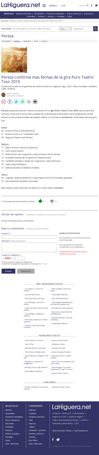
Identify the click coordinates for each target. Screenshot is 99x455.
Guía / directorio (12, 443)
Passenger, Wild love (60, 294)
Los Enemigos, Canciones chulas (34, 303)
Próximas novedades (55, 13)
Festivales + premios (37, 430)
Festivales (31, 16)
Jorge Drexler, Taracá (60, 373)
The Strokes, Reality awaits (35, 352)
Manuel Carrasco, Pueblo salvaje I (61, 357)
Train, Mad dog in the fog (34, 298)
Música (53, 5)
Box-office (33, 440)
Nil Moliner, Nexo (58, 344)
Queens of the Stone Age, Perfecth (34, 326)
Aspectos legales (76, 416)
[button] (44, 5)
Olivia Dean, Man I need (61, 387)
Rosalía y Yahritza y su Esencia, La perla (36, 388)
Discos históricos (74, 13)
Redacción (67, 413)
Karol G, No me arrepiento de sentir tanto (62, 362)
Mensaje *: (13, 241)
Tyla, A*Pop (29, 344)
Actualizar (61, 214)
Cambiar (74, 420)
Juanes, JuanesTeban (60, 340)
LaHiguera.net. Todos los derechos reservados (71, 446)
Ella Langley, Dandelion (33, 371)
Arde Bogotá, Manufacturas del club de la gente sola (62, 303)
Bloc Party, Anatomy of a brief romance (35, 320)
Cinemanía (35, 405)
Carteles (32, 437)
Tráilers (32, 427)
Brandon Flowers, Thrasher (35, 348)
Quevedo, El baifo (58, 348)
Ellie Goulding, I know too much (61, 290)
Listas (69, 16)
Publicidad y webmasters (62, 423)
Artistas (51, 16)
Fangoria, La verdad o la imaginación (33, 362)
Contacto (56, 413)
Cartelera (32, 413)
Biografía (27, 41)
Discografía (6, 41)
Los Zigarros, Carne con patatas (33, 290)
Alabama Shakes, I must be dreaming (61, 319)
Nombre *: (6, 233)
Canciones (88, 13)
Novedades (39, 13)
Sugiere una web (59, 416)
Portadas (60, 16)
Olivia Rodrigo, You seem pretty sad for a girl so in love (62, 368)
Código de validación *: (12, 255)
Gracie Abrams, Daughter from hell (36, 357)
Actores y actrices (36, 433)
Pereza (7, 36)
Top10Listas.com (81, 430)
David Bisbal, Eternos (60, 323)
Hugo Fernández (12, 93)
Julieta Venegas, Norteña (61, 352)
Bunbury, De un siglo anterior (36, 367)
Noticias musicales (23, 13)
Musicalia (4, 21)
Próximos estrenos (37, 417)
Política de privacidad (61, 420)
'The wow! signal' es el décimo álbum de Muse (31, 28)
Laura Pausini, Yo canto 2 (34, 340)
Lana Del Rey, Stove (32, 294)
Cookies (84, 420)
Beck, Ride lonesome (60, 298)
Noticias (13, 21)
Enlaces (45, 41)
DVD (31, 420)
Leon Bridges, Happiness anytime (34, 315)
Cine (63, 5)
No (56, 201)
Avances (32, 423)
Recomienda (79, 413)
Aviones (59, 187)
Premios (41, 16)
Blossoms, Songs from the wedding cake (61, 313)
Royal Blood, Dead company (62, 308)
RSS (77, 423)
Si (43, 201)
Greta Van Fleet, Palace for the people (36, 309)
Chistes (69, 430)
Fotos (36, 41)
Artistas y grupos (12, 433)
